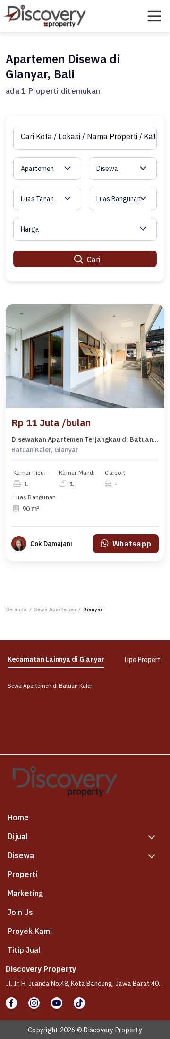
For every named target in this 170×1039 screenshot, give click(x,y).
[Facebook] (11, 1003)
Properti (22, 874)
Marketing (25, 893)
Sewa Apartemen (55, 609)
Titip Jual (24, 950)
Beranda (16, 609)
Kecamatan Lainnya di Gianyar (56, 659)
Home (18, 817)
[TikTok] (79, 1003)
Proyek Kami (30, 931)
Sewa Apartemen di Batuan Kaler (50, 685)
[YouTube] (56, 1003)
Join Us (20, 912)
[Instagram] (34, 1003)
